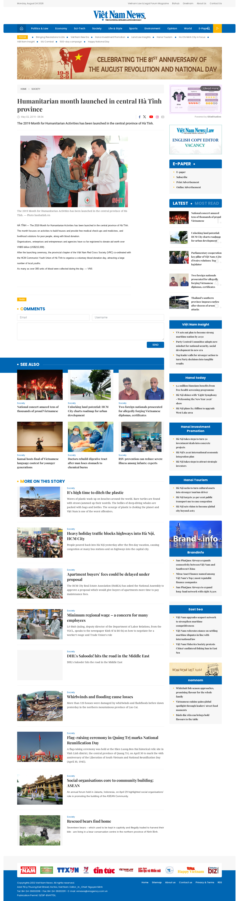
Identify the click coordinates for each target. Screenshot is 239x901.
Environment (152, 28)
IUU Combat (47, 41)
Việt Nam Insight (26, 41)
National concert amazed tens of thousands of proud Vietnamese (38, 409)
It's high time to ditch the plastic (95, 492)
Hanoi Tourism (165, 37)
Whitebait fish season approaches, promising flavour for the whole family (195, 692)
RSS (220, 882)
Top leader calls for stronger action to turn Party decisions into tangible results (197, 359)
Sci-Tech (79, 28)
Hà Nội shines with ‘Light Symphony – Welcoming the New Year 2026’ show (196, 399)
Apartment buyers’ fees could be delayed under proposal (108, 576)
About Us (201, 3)
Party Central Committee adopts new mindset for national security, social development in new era (196, 346)
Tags (22, 299)
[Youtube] (151, 117)
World (188, 28)
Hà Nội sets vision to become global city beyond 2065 (195, 508)
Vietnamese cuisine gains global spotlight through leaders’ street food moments (197, 706)
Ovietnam (188, 3)
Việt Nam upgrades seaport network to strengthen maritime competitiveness (196, 621)
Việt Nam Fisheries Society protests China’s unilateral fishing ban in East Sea (196, 648)
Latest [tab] (180, 203)
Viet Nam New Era (80, 37)
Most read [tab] (207, 203)
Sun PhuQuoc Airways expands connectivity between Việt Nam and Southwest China (195, 564)
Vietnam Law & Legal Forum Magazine (148, 3)
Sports (133, 28)
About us (170, 882)
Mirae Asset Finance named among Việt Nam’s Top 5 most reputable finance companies (195, 578)
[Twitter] (144, 117)
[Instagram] (157, 117)
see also (29, 364)
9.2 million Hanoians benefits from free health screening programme (195, 388)
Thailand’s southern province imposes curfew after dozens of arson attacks (205, 303)
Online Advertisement (188, 187)
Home (23, 88)
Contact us (185, 882)
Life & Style (115, 28)
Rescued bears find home (89, 821)
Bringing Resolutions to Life (50, 37)
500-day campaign (71, 41)
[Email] (162, 117)
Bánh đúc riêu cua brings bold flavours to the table (192, 717)
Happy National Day (98, 41)
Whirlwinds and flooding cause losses (100, 696)
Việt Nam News (119, 15)
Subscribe (181, 177)
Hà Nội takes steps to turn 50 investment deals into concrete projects (193, 443)
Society (96, 28)
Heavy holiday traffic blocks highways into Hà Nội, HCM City (111, 536)
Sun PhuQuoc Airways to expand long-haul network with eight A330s (196, 589)
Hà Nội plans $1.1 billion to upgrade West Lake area (195, 410)
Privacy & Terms (205, 882)
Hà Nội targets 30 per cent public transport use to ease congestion (194, 499)
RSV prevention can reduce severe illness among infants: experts (141, 461)
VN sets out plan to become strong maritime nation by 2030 (195, 334)
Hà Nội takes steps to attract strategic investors (196, 463)
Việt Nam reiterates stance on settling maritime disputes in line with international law (197, 635)
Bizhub (175, 3)
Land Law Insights (141, 37)
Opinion (172, 28)
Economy (61, 28)
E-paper (182, 164)
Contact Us (216, 3)
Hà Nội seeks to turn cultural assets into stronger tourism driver (195, 490)
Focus (22, 37)
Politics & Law (39, 28)
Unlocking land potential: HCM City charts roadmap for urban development (88, 411)
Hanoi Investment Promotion (110, 37)
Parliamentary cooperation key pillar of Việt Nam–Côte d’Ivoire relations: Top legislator (206, 258)
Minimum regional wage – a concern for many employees (107, 617)
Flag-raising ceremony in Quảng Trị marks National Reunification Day (112, 740)
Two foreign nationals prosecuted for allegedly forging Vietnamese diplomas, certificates (140, 411)
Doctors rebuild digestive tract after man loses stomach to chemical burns (87, 463)
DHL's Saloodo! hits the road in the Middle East (108, 655)
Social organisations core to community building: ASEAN (110, 783)
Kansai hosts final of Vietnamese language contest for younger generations (38, 463)
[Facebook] (139, 117)
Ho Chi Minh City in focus (192, 37)
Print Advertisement (187, 182)
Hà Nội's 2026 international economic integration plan (197, 454)
